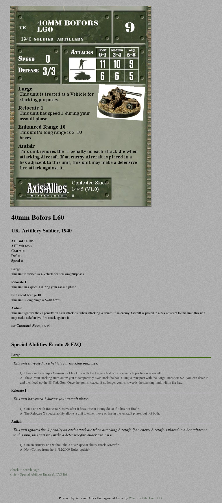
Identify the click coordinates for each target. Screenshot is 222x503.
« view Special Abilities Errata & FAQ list (38, 474)
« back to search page (24, 469)
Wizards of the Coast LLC (146, 498)
